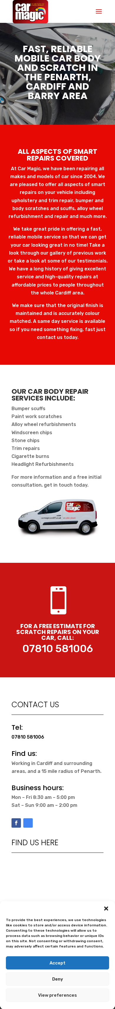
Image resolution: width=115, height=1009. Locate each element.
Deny (57, 979)
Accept (57, 963)
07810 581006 (57, 648)
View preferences (57, 995)
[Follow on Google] (28, 823)
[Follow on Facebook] (16, 823)
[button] (106, 908)
